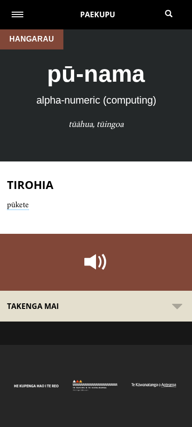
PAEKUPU (97, 14)
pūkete (18, 204)
